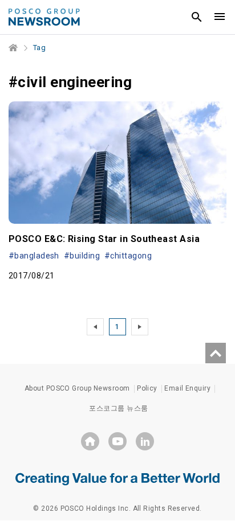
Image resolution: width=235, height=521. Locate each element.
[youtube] (117, 441)
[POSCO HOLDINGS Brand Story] (117, 478)
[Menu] (219, 17)
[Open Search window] (197, 17)
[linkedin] (145, 441)
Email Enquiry (187, 388)
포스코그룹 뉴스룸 (118, 408)
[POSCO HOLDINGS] (90, 441)
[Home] (14, 48)
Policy (147, 388)
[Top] (215, 353)
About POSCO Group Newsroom (77, 388)
